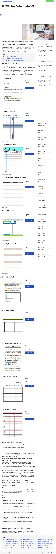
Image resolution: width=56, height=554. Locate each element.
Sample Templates (51, 552)
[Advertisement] (28, 15)
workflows (19, 67)
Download (29, 87)
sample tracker (7, 3)
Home (3, 3)
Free (50, 1)
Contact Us (3, 552)
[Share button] (1, 15)
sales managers (17, 447)
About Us (8, 552)
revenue (3, 453)
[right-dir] (55, 277)
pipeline (33, 43)
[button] (54, 1)
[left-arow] (1, 277)
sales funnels (12, 528)
